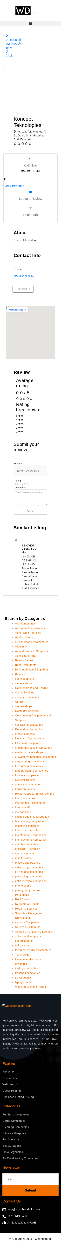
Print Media (22, 894)
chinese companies (27, 697)
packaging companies (28, 876)
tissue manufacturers (28, 959)
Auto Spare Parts (25, 655)
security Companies (27, 922)
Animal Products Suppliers (31, 651)
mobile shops (23, 858)
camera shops (23, 683)
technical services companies (33, 950)
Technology (22, 954)
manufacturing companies (31, 839)
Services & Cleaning (28, 927)
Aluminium (21, 646)
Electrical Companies (28, 743)
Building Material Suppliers (32, 669)
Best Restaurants (25, 665)
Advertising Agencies (28, 632)
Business (21, 674)
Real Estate (22, 899)
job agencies (23, 812)
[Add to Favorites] (30, 208)
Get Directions (14, 186)
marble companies (26, 844)
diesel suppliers (25, 734)
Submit (30, 511)
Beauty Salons (24, 660)
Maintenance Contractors (30, 835)
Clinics (19, 701)
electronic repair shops (29, 752)
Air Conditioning (25, 637)
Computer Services (27, 711)
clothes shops (23, 706)
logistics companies (27, 825)
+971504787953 (24, 275)
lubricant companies (27, 830)
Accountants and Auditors (31, 628)
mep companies (25, 853)
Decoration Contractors (29, 729)
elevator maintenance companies (35, 757)
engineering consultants (30, 761)
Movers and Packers (27, 862)
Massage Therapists (27, 848)
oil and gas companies (29, 871)
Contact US (24, 289)
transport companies (27, 973)
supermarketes (24, 940)
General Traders (25, 780)
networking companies (29, 867)
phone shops (23, 885)
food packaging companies (31, 770)
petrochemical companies (31, 881)
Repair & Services (26, 908)
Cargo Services (24, 692)
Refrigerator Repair (27, 904)
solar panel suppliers (28, 936)
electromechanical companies (33, 747)
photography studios (27, 890)
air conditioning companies (31, 642)
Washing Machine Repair (30, 986)
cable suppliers (24, 678)
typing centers (23, 982)
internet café (22, 807)
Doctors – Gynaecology (29, 738)
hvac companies (25, 798)
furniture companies (27, 775)
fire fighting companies (29, 766)
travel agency (23, 977)
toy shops (21, 963)
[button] (30, 23)
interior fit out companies (30, 803)
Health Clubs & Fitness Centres (34, 793)
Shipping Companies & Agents (34, 931)
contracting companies (29, 724)
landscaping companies (29, 821)
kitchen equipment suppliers (32, 816)
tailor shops (22, 945)
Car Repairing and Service (31, 688)
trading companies (26, 968)
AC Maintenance (25, 623)
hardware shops (25, 789)
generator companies (28, 784)
